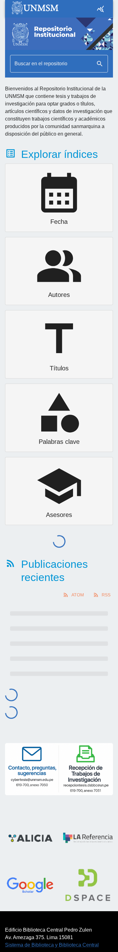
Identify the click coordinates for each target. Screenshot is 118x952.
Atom (77, 594)
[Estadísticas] (100, 8)
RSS (106, 594)
